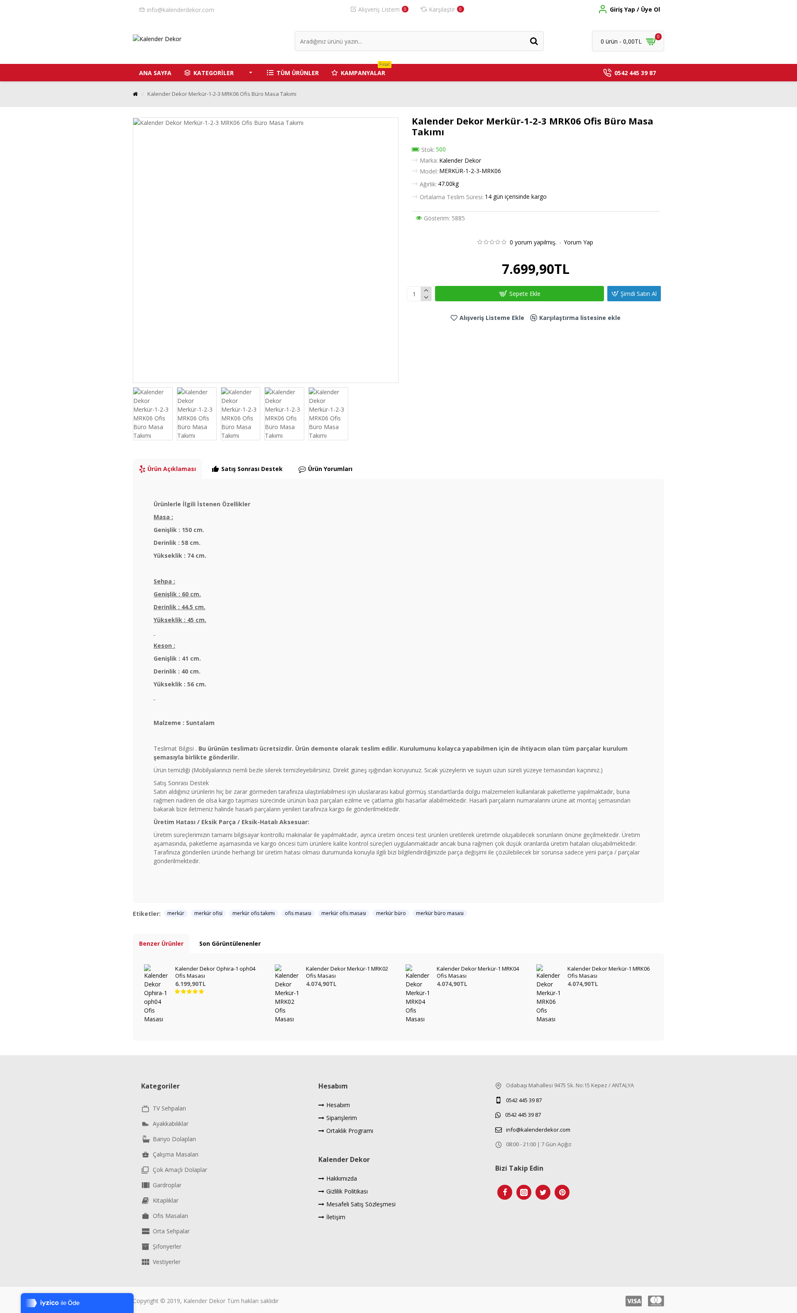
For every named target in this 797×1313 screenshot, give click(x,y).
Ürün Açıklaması (171, 469)
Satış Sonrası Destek (252, 469)
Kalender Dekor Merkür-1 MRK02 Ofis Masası (347, 972)
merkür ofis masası (343, 913)
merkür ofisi (208, 913)
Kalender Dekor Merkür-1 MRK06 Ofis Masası (608, 972)
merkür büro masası (440, 913)
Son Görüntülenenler (230, 943)
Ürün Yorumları (330, 469)
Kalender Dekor (460, 160)
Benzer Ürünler (161, 943)
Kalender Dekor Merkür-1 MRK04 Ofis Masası (478, 972)
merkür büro (391, 913)
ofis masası (298, 913)
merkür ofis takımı (253, 913)
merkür (175, 913)
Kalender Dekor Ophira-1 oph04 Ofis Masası (215, 972)
